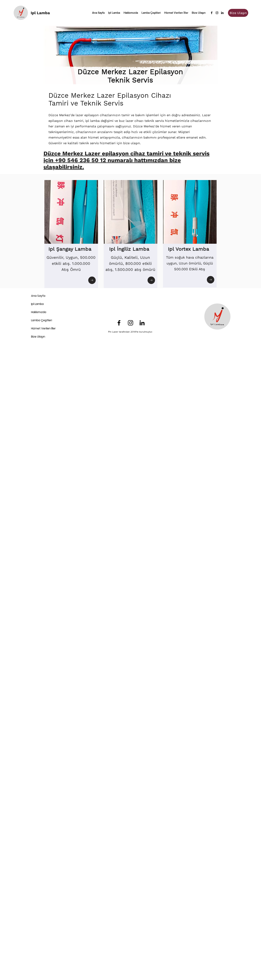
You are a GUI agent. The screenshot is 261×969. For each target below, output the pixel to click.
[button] (151, 12)
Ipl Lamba (37, 304)
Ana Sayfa (38, 296)
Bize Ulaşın (38, 337)
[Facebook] (211, 13)
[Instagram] (217, 13)
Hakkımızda (38, 312)
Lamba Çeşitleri (41, 320)
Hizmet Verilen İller (43, 328)
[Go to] (92, 280)
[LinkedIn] (222, 13)
